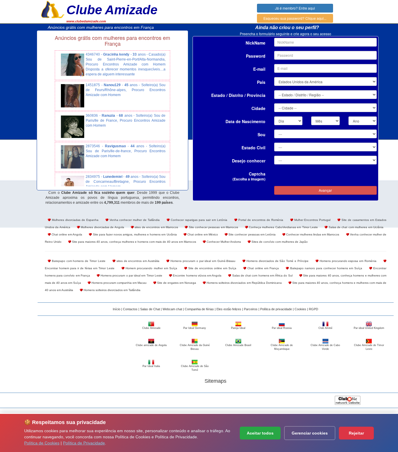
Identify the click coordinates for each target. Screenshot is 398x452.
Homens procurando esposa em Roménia (347, 261)
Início (116, 309)
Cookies (300, 309)
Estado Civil (253, 147)
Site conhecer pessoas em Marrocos (213, 227)
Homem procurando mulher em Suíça (150, 268)
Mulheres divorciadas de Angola (102, 227)
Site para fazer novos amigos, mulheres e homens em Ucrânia (134, 234)
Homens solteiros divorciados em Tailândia (111, 290)
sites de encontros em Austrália (137, 261)
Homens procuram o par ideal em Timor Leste (131, 275)
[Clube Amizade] (52, 9)
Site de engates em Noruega (176, 282)
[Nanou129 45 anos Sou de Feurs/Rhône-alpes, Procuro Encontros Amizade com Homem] (72, 95)
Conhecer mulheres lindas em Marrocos (312, 234)
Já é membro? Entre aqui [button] (295, 8)
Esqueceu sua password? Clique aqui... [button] (294, 18)
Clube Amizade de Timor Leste (369, 347)
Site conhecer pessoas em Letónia (252, 234)
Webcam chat (172, 309)
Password (255, 56)
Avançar (325, 190)
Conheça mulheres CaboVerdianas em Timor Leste (283, 227)
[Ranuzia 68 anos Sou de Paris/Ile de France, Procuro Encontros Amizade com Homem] (72, 126)
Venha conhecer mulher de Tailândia (134, 219)
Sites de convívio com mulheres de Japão (279, 241)
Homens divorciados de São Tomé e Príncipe (277, 261)
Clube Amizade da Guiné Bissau (195, 347)
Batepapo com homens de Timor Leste (78, 261)
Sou (261, 134)
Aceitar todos (260, 433)
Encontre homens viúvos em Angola (196, 275)
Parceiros (251, 309)
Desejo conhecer (248, 161)
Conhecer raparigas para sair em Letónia (198, 219)
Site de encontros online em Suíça (211, 268)
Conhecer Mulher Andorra (223, 241)
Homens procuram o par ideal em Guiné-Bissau (202, 261)
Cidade (258, 108)
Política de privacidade (276, 309)
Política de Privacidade (84, 443)
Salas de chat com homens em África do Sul (261, 275)
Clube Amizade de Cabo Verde (325, 347)
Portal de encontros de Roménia (260, 219)
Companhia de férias (199, 309)
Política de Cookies (41, 443)
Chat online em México (202, 234)
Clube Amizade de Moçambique (282, 347)
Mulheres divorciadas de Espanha (74, 219)
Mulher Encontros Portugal (312, 219)
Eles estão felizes (228, 309)
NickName (255, 43)
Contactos (130, 309)
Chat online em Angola (66, 234)
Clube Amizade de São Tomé (195, 368)
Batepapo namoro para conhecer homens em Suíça (325, 268)
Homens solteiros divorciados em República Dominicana (243, 282)
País (261, 82)
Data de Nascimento (245, 121)
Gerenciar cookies (310, 433)
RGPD (313, 309)
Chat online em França (262, 268)
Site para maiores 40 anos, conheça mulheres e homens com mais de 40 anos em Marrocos (133, 241)
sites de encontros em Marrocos (156, 227)
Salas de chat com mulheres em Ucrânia (355, 227)
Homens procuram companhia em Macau (119, 282)
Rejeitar (356, 433)
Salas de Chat (150, 309)
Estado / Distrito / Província (238, 95)
